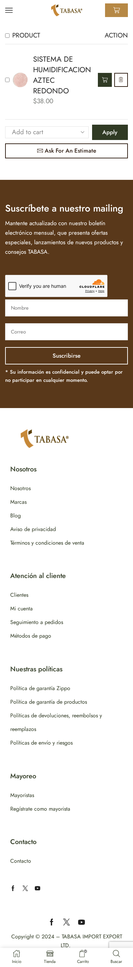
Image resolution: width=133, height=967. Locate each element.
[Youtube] (37, 888)
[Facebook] (13, 888)
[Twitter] (25, 888)
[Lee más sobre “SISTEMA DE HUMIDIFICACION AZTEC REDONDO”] (105, 80)
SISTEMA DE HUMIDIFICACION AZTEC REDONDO (62, 75)
